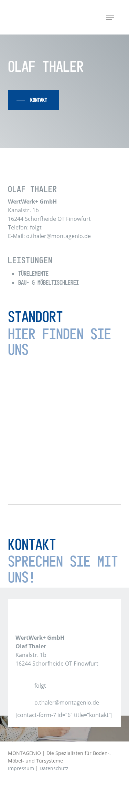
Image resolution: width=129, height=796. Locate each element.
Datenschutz (54, 768)
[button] (110, 17)
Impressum (21, 768)
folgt (40, 685)
